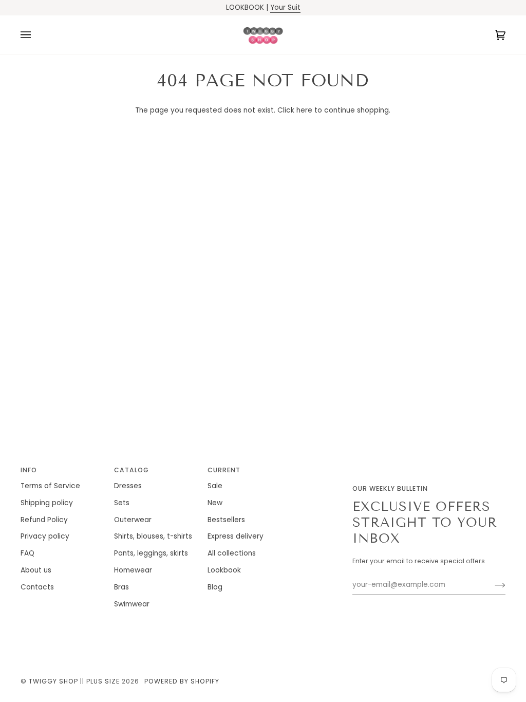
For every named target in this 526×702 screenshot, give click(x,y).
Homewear (133, 570)
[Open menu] (36, 34)
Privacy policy (45, 536)
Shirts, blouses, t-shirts (153, 536)
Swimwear (131, 604)
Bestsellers (226, 520)
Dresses (128, 486)
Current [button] (224, 470)
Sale (215, 486)
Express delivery (236, 536)
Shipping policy (47, 503)
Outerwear (133, 520)
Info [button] (29, 470)
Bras (121, 587)
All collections (232, 553)
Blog (215, 587)
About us (36, 570)
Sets (121, 503)
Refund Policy (44, 520)
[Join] (491, 585)
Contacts (37, 587)
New (215, 503)
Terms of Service (50, 486)
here (304, 110)
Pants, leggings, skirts (151, 553)
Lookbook (224, 570)
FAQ (27, 553)
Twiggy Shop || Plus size (74, 681)
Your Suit (285, 7)
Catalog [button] (131, 470)
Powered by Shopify (181, 681)
